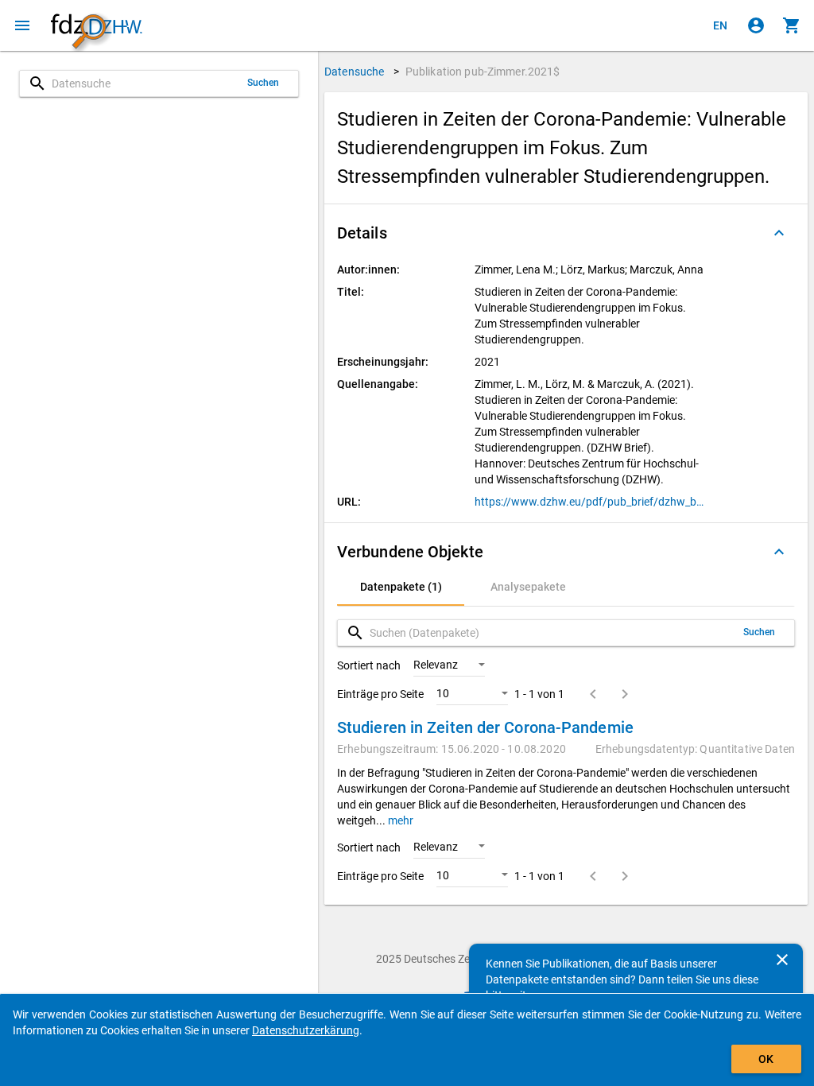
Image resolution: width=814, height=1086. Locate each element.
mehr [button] (399, 820)
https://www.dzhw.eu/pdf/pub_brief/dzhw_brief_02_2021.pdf (589, 501)
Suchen (263, 82)
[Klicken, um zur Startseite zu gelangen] (96, 26)
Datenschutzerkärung (305, 1030)
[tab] (400, 587)
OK (765, 1059)
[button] (566, 233)
